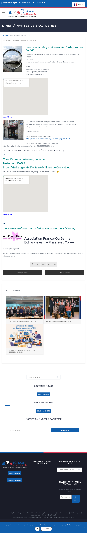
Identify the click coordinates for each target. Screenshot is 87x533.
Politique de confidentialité (25, 513)
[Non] (84, 528)
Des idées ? (52, 515)
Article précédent (22, 273)
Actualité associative (20, 40)
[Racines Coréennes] (22, 13)
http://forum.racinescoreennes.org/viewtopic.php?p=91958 (48, 139)
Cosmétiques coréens (61, 517)
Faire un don (43, 394)
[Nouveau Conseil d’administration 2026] (62, 307)
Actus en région (31, 40)
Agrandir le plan (7, 117)
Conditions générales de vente (46, 513)
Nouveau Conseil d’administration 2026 (58, 321)
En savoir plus (46, 529)
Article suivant (65, 273)
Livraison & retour (63, 513)
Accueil (5, 35)
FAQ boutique (74, 513)
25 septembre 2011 (8, 40)
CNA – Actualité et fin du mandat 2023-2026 (22, 321)
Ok (37, 529)
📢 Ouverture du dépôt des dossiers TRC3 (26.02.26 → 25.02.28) (22, 351)
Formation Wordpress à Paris (36, 517)
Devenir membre (43, 411)
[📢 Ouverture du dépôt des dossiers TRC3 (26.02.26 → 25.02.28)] (24, 336)
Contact (44, 515)
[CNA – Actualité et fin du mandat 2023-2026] (24, 307)
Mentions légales (9, 513)
